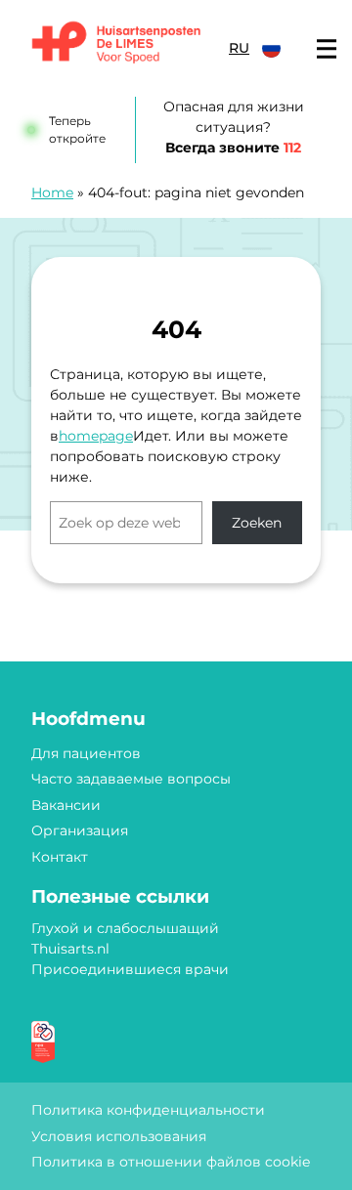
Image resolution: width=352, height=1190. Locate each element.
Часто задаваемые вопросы (131, 778)
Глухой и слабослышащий (125, 928)
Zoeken (257, 522)
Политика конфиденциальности (148, 1110)
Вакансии (66, 805)
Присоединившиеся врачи (130, 969)
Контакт (59, 857)
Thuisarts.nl (70, 948)
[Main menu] (326, 49)
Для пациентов (86, 753)
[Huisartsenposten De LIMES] (116, 43)
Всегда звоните (233, 147)
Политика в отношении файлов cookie (170, 1161)
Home (52, 192)
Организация (79, 830)
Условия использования (118, 1136)
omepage (100, 436)
